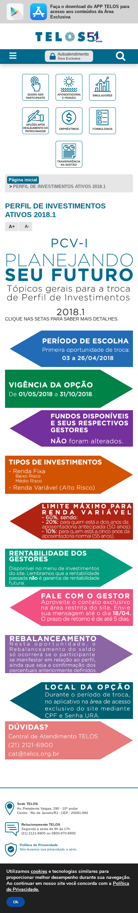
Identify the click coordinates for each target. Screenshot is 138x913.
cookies (39, 871)
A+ (12, 226)
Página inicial (23, 179)
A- (27, 226)
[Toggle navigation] (13, 56)
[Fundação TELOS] (69, 35)
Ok (15, 902)
